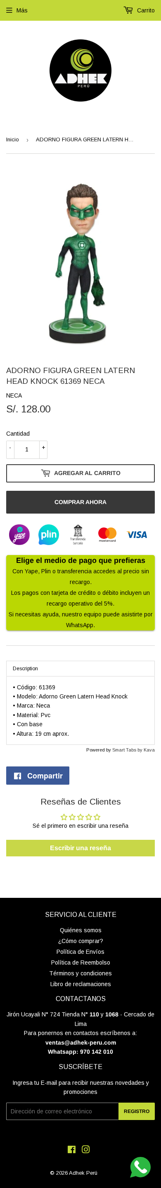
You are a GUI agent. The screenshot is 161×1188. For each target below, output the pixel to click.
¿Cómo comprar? (80, 941)
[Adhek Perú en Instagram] (86, 1150)
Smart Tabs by (128, 749)
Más (22, 10)
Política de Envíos (80, 951)
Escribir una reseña (80, 847)
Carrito (145, 10)
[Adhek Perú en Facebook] (71, 1150)
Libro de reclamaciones (80, 984)
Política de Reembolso (80, 962)
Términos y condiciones (80, 973)
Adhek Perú (83, 1173)
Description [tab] (25, 669)
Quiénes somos (81, 930)
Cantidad (18, 433)
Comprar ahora (80, 502)
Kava (149, 749)
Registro (136, 1111)
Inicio (12, 139)
